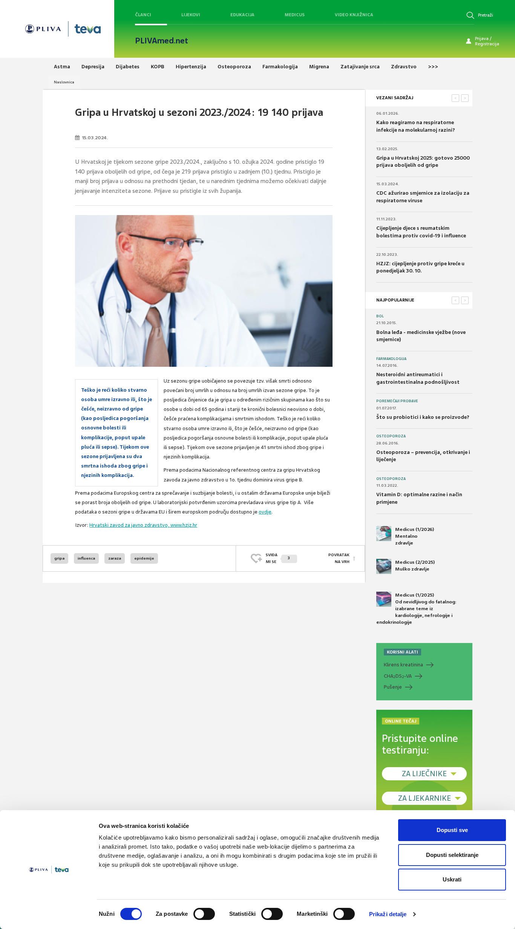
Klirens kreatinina (403, 664)
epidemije (144, 558)
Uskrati (452, 879)
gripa (59, 558)
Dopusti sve (452, 830)
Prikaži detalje (388, 914)
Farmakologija (391, 359)
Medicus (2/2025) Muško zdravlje (415, 565)
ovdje (265, 512)
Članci (143, 14)
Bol (380, 316)
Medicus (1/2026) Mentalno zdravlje (414, 536)
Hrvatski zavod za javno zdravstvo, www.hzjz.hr (143, 525)
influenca (86, 558)
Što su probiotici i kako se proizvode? (422, 417)
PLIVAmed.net (161, 41)
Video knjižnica (354, 14)
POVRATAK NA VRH (338, 558)
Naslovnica (64, 82)
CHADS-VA (398, 676)
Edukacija (242, 14)
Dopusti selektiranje (452, 855)
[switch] (204, 914)
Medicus (295, 14)
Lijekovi (190, 14)
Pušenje (393, 687)
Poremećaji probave (397, 401)
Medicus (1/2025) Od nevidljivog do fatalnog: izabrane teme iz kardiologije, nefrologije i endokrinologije (416, 609)
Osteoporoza (391, 436)
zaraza (114, 558)
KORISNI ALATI (402, 652)
